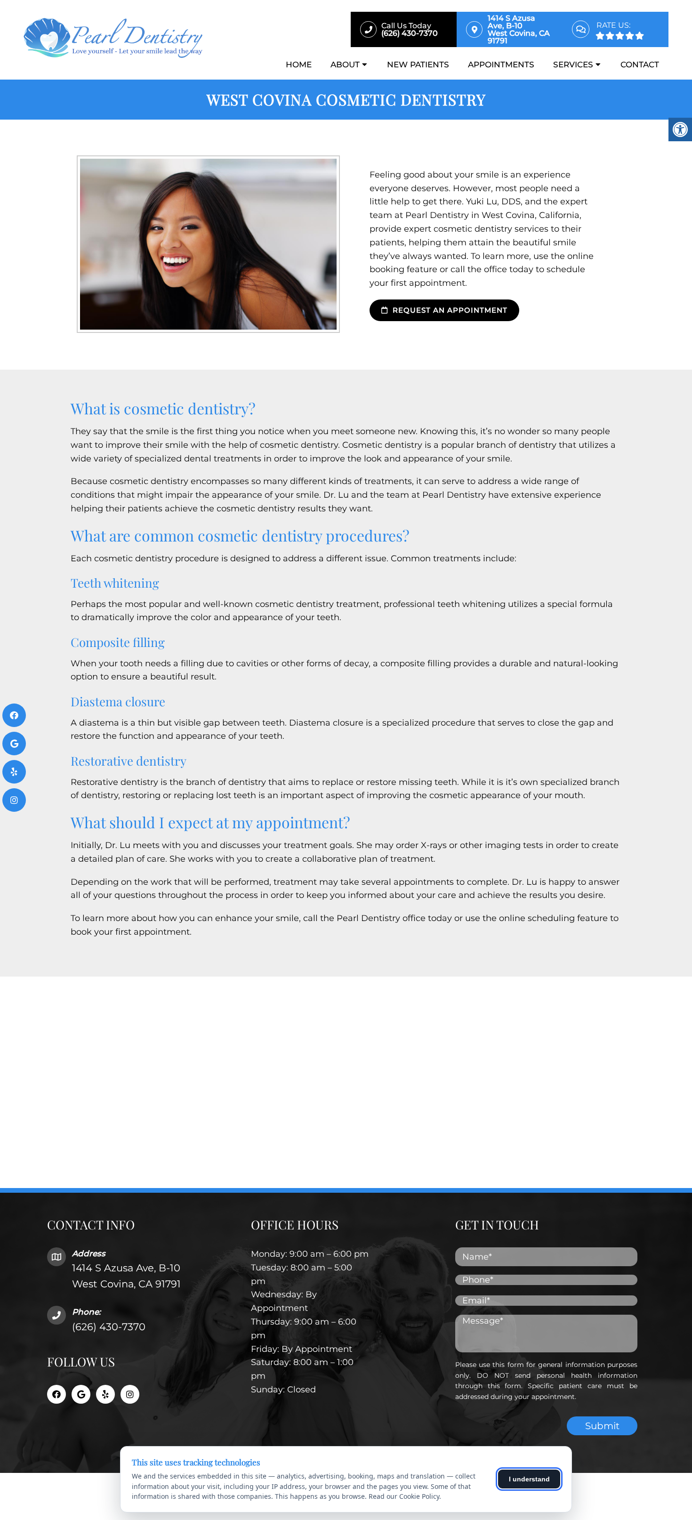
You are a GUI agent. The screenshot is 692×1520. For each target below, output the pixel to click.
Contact (639, 64)
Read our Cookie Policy (404, 1496)
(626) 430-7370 (108, 1327)
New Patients (418, 64)
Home (299, 64)
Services (573, 64)
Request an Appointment (448, 310)
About (345, 64)
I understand (529, 1479)
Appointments (501, 64)
